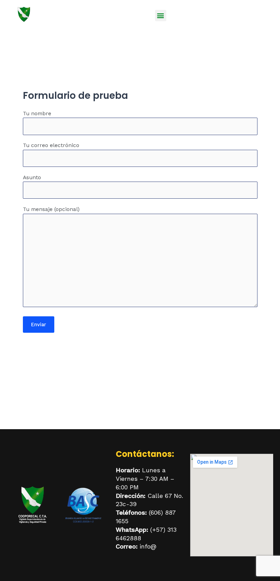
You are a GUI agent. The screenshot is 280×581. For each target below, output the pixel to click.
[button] (160, 15)
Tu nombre (37, 113)
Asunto (32, 177)
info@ (148, 546)
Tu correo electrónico (51, 145)
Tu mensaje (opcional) (51, 209)
